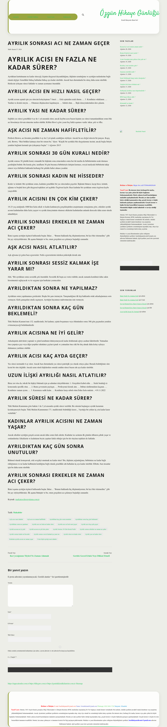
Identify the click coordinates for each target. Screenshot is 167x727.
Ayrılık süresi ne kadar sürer (72, 534)
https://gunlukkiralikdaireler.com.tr (61, 683)
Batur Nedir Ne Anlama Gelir (129, 296)
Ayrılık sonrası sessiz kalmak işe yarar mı (46, 534)
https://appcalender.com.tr (18, 683)
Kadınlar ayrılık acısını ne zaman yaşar (21, 539)
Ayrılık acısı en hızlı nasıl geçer (67, 524)
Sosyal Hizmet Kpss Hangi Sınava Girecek (133, 304)
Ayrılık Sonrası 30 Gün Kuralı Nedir (64, 529)
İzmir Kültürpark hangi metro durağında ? (133, 78)
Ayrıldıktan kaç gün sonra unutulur (60, 519)
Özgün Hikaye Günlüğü (129, 13)
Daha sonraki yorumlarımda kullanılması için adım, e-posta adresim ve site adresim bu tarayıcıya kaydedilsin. (41, 651)
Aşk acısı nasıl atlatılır (16, 519)
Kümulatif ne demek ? (127, 103)
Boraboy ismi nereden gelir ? (129, 65)
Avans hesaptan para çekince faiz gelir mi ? (133, 59)
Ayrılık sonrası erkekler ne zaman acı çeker (93, 529)
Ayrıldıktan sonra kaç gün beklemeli (86, 519)
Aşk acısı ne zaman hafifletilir (36, 519)
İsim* (9, 612)
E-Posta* (10, 623)
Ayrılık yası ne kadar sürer (93, 534)
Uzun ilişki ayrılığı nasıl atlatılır (47, 539)
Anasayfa (16, 17)
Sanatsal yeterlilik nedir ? (127, 72)
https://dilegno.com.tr (38, 683)
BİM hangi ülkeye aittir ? (127, 97)
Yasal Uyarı (50, 17)
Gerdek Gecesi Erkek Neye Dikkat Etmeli (91, 555)
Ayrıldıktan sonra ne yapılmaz (18, 524)
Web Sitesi (11, 635)
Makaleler (17, 512)
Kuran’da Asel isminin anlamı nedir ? (131, 47)
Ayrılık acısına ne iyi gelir (17, 529)
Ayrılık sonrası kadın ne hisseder (19, 534)
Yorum (10, 583)
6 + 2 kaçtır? (12, 657)
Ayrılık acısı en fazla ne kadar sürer (43, 524)
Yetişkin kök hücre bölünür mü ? (130, 84)
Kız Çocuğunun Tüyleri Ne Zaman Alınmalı (29, 555)
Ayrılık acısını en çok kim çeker (39, 529)
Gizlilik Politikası (33, 17)
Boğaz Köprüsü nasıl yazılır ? (129, 53)
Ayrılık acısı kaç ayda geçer (89, 524)
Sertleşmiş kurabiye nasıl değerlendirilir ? (132, 91)
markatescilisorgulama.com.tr (27, 499)
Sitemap (79, 683)
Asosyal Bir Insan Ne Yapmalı (129, 312)
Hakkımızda (67, 17)
